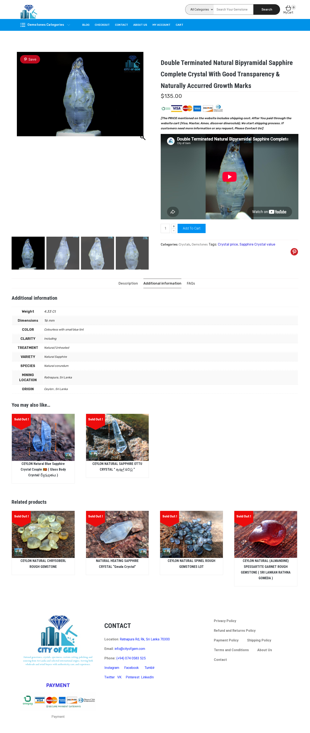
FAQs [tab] (191, 283)
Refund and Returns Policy (235, 631)
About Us (140, 24)
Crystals (184, 244)
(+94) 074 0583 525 (131, 658)
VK (119, 677)
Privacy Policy (225, 621)
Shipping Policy (259, 640)
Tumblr (150, 668)
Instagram (111, 668)
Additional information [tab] (162, 283)
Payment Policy (226, 640)
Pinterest (132, 677)
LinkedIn (147, 677)
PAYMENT (58, 685)
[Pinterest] (294, 251)
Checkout (102, 24)
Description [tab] (128, 283)
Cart (179, 24)
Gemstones (200, 244)
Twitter (109, 677)
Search (266, 9)
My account (161, 24)
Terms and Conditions (231, 650)
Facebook (131, 668)
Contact (121, 24)
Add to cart (191, 228)
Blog (85, 24)
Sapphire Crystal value (257, 244)
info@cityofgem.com (130, 649)
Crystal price (228, 244)
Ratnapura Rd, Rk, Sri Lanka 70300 (145, 639)
